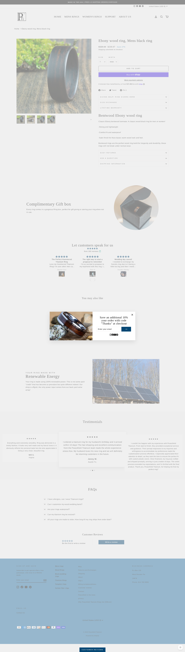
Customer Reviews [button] (92, 649)
